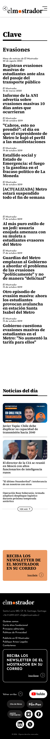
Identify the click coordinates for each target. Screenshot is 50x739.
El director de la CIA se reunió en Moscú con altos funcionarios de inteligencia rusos (24, 468)
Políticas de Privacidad (15, 632)
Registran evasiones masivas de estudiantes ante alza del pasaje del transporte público (24, 74)
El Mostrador (10, 88)
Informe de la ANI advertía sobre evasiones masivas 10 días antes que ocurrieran (24, 104)
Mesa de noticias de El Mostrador (20, 58)
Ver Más (24, 509)
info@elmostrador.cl (29, 614)
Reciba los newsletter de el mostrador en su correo (24, 562)
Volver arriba (10, 694)
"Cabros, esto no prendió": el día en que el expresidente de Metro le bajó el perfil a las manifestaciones (25, 133)
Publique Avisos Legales (15, 641)
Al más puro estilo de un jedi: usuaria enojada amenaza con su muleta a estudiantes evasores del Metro (24, 234)
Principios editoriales (13, 628)
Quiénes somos (10, 621)
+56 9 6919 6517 (11, 614)
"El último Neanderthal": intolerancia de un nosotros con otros (25, 483)
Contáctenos (9, 645)
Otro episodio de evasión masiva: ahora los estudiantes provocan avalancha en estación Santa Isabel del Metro (25, 302)
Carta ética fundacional (15, 624)
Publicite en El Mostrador (16, 637)
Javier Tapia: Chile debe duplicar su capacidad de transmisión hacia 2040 (20, 429)
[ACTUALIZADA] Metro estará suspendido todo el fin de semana (25, 193)
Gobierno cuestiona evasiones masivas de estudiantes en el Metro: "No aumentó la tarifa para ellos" (25, 334)
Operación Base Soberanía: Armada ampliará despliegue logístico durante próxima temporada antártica (24, 497)
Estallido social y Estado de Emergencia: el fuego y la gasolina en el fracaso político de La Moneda (24, 165)
